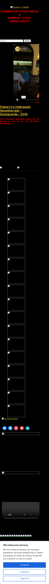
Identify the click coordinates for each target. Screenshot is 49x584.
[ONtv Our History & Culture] (16, 318)
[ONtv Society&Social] (16, 344)
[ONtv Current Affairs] (16, 211)
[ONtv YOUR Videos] (16, 184)
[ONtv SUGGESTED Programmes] (16, 411)
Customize (24, 572)
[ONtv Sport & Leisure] (16, 291)
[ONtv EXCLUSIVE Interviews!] (16, 277)
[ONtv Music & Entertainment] (16, 304)
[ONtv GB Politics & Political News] (16, 237)
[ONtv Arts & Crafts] (16, 331)
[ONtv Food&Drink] (16, 358)
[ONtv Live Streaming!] (16, 224)
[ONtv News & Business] (16, 264)
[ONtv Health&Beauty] (16, 371)
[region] (24, 562)
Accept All (24, 565)
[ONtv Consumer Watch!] (16, 251)
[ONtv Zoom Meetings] (16, 197)
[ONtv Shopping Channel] (16, 384)
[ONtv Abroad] (16, 398)
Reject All (24, 578)
